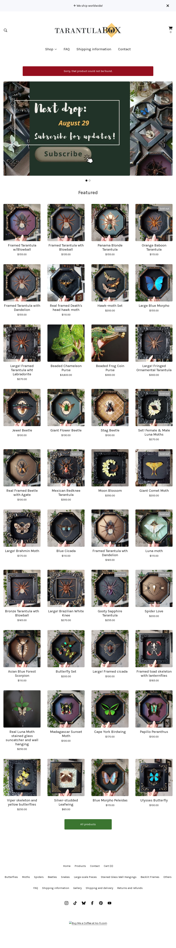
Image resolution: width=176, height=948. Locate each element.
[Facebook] (92, 903)
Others (167, 877)
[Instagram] (66, 903)
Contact (124, 49)
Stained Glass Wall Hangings (118, 877)
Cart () (108, 866)
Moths (26, 877)
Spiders (39, 877)
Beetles (52, 877)
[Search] (5, 30)
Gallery (77, 888)
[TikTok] (75, 903)
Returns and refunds (130, 888)
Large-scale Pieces (85, 877)
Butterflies (11, 877)
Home (66, 866)
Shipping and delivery (99, 888)
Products (80, 866)
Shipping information (93, 49)
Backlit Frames (150, 877)
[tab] (86, 180)
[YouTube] (109, 903)
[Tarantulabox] (88, 30)
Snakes (65, 877)
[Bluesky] (83, 903)
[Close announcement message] (167, 5)
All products (88, 824)
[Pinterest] (100, 903)
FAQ (67, 49)
